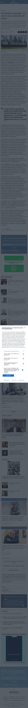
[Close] (25, 328)
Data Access (14, 380)
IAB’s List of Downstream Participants (15, 347)
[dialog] (14, 354)
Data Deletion (6, 380)
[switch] (23, 354)
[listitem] (14, 351)
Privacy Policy (21, 380)
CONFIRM (8, 375)
